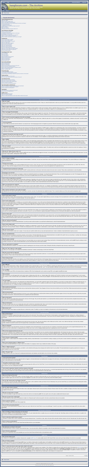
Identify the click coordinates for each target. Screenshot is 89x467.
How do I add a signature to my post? (8, 41)
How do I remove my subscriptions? (8, 87)
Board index (6, 12)
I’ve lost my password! (6, 24)
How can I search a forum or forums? (8, 79)
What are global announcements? (8, 56)
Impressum (84, 2)
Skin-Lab (50, 463)
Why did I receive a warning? (7, 46)
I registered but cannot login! (7, 25)
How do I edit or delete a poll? (7, 43)
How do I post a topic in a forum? (7, 39)
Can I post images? (5, 55)
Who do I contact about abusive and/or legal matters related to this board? (15, 95)
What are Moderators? (6, 63)
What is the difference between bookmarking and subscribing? (13, 85)
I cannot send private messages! (7, 71)
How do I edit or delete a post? (7, 40)
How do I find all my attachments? (8, 91)
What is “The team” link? (6, 69)
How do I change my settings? (7, 31)
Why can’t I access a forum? (7, 44)
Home (4, 2)
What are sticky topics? (6, 58)
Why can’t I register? (5, 27)
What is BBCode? (5, 52)
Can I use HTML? (5, 53)
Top (2, 104)
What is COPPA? (5, 26)
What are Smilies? (5, 54)
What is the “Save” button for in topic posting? (10, 48)
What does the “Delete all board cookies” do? (10, 28)
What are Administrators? (6, 62)
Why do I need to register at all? (7, 21)
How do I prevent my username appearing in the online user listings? (14, 23)
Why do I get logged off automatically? (8, 22)
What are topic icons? (5, 60)
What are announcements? (6, 57)
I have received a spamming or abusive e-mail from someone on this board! (15, 73)
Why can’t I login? (5, 20)
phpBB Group (33, 438)
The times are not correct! (6, 32)
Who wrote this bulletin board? (7, 93)
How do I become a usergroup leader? (8, 66)
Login (3, 10)
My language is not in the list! (7, 34)
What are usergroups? (6, 64)
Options (7, 10)
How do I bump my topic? (6, 50)
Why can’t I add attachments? (7, 45)
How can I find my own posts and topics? (9, 83)
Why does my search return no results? (9, 80)
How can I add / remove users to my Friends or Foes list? (12, 77)
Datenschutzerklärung (76, 2)
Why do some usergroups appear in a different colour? (11, 67)
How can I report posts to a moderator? (8, 47)
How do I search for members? (7, 82)
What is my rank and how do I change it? (9, 35)
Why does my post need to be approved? (9, 49)
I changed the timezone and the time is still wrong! (10, 33)
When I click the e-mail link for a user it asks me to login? (12, 36)
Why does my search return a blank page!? (9, 81)
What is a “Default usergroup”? (7, 68)
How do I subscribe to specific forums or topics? (10, 86)
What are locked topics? (6, 59)
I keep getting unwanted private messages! (9, 72)
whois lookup (80, 447)
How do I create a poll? (6, 42)
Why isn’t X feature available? (7, 94)
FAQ (8, 2)
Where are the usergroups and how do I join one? (10, 65)
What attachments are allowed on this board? (10, 90)
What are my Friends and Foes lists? (8, 76)
